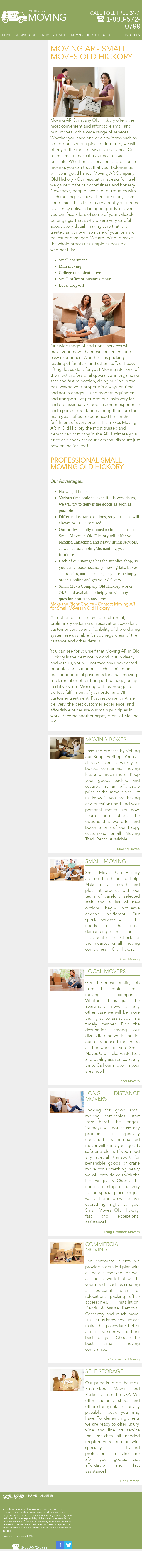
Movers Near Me (25, 1495)
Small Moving (129, 959)
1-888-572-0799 (123, 22)
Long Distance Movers (122, 1232)
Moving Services (54, 35)
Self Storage (130, 1481)
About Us (110, 35)
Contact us (130, 35)
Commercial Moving (124, 1359)
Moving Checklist (85, 35)
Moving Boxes (26, 35)
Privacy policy (13, 1498)
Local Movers (129, 1081)
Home (6, 35)
